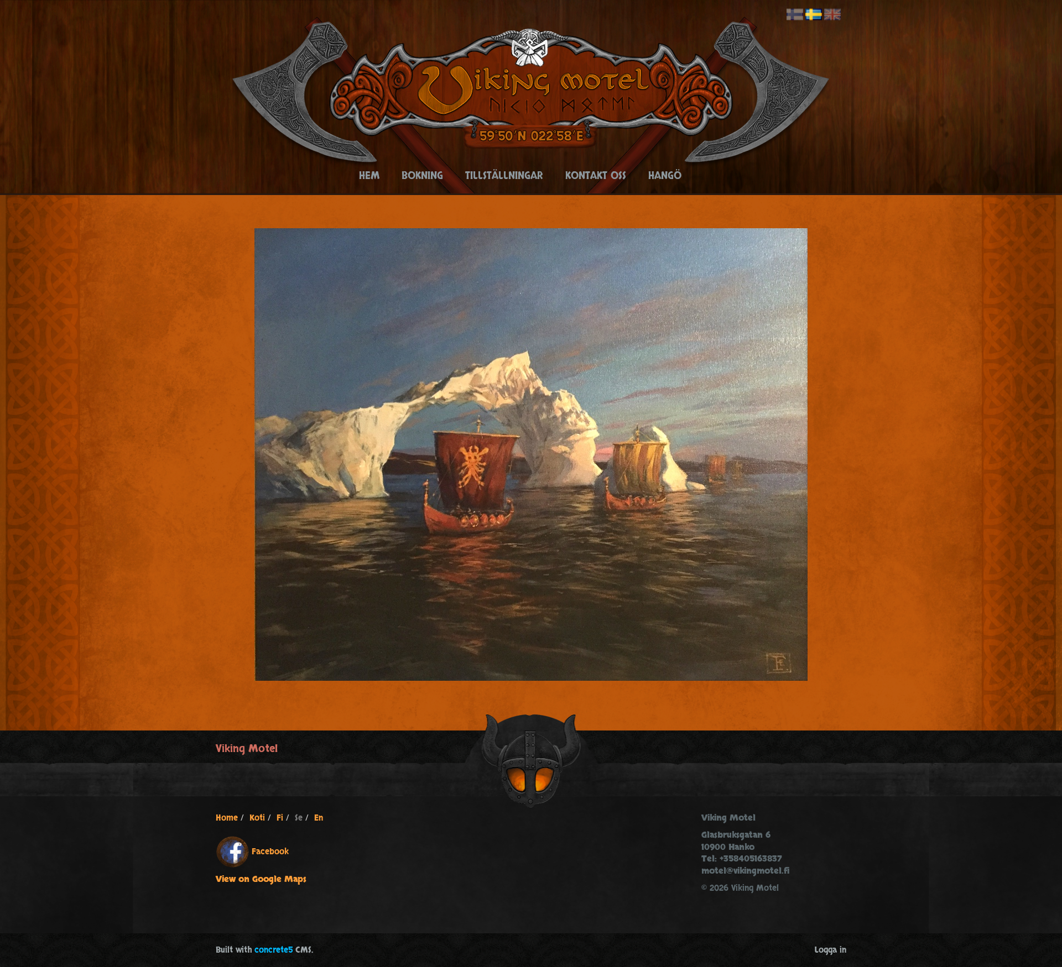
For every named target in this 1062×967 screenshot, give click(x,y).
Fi (280, 818)
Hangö (664, 176)
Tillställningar (504, 176)
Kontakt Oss (595, 176)
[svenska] (813, 15)
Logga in (830, 950)
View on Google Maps (261, 879)
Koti (257, 818)
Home (227, 818)
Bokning (422, 176)
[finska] (795, 15)
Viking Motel (247, 749)
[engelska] (832, 15)
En (318, 818)
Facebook (270, 852)
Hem (369, 176)
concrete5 (273, 950)
